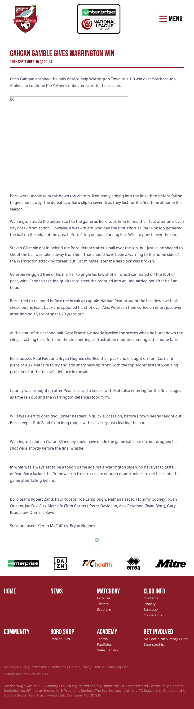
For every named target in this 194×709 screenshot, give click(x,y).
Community (17, 632)
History (150, 604)
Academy (107, 632)
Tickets (103, 604)
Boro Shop (62, 632)
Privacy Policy (17, 667)
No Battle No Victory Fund (166, 639)
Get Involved (158, 632)
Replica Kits (60, 639)
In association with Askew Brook (27, 673)
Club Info (154, 591)
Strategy (151, 609)
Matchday (108, 591)
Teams (102, 639)
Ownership (153, 615)
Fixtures (103, 598)
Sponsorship (154, 644)
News (56, 591)
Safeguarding (108, 650)
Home (10, 591)
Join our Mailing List (111, 667)
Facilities (104, 644)
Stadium (104, 609)
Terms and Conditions (49, 667)
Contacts (151, 598)
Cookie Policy (81, 667)
